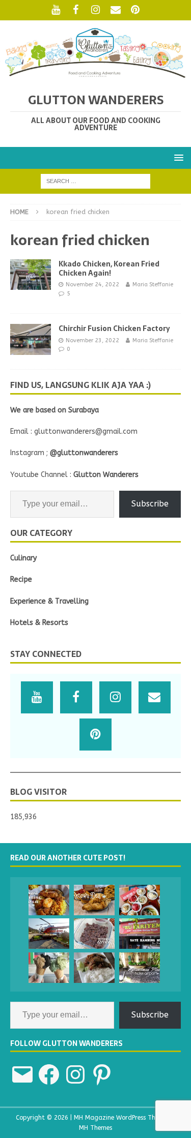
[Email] (115, 10)
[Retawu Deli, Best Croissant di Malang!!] (94, 900)
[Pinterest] (135, 10)
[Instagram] (95, 10)
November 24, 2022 (92, 284)
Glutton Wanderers (106, 474)
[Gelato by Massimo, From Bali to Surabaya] (49, 967)
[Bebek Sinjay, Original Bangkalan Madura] (94, 967)
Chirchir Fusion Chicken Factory (114, 328)
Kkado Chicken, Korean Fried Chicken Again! (109, 268)
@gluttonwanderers (84, 452)
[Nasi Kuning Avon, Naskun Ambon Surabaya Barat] (49, 900)
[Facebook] (76, 10)
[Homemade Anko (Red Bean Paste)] (94, 933)
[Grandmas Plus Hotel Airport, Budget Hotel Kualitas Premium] (139, 967)
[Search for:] (95, 180)
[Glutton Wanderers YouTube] (56, 10)
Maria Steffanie (152, 284)
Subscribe (150, 503)
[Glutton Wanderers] (95, 75)
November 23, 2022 (92, 340)
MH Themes (95, 1127)
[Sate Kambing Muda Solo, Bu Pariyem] (139, 933)
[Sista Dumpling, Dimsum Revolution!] (139, 900)
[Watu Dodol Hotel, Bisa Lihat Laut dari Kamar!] (49, 933)
